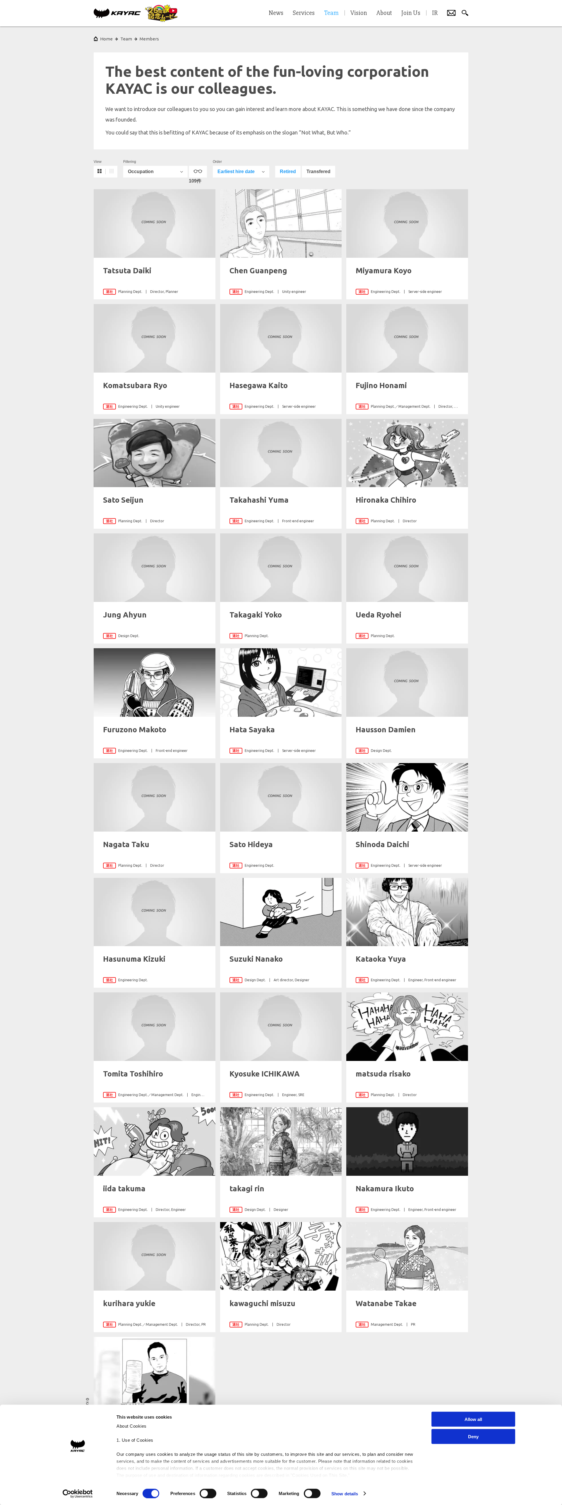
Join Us (410, 13)
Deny (473, 1436)
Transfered (318, 171)
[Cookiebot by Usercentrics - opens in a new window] (77, 1493)
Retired (288, 171)
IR (435, 13)
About (384, 13)
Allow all (473, 1419)
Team (126, 38)
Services (304, 13)
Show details (344, 1493)
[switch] (208, 1493)
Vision (358, 13)
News (276, 13)
